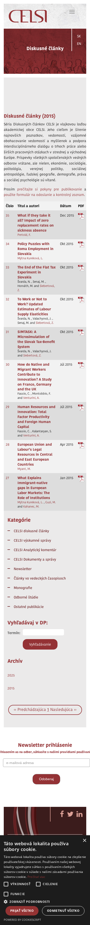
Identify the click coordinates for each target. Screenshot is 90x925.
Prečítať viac (37, 877)
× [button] (84, 840)
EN (79, 43)
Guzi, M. (50, 502)
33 (7, 267)
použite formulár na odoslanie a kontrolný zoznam (44, 194)
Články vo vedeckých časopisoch (40, 578)
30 (8, 364)
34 (7, 243)
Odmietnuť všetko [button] (63, 911)
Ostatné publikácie (29, 606)
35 (7, 215)
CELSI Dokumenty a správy (35, 559)
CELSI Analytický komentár (35, 549)
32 (7, 299)
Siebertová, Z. (45, 323)
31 (7, 331)
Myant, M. (24, 469)
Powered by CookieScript (22, 920)
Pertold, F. (24, 235)
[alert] (45, 880)
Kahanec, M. (31, 506)
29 (7, 406)
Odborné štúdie (26, 597)
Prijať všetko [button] (22, 911)
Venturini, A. (31, 398)
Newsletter (23, 568)
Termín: (14, 632)
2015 (11, 688)
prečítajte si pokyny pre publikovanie (49, 189)
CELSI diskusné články (31, 530)
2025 (11, 675)
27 (7, 477)
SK (79, 36)
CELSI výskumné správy (32, 540)
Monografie (23, 587)
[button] (45, 901)
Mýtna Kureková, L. (30, 258)
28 (8, 444)
